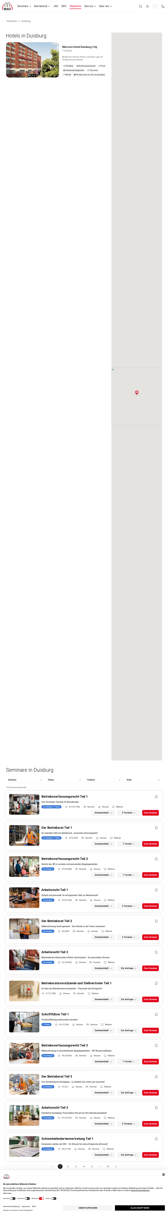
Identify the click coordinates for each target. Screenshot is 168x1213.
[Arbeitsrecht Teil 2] (24, 960)
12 (108, 1166)
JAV (55, 6)
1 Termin (127, 844)
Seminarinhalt (102, 812)
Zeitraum (12, 780)
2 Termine (127, 937)
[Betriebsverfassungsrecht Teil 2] (24, 866)
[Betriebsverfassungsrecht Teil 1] (24, 804)
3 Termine (127, 906)
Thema (51, 780)
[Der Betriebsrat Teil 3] (24, 1084)
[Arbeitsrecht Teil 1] (24, 897)
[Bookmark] (156, 796)
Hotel (129, 780)
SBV (63, 6)
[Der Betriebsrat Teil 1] (24, 835)
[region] (32, 59)
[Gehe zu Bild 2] (30, 75)
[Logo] (7, 6)
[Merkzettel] (155, 6)
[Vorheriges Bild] (9, 60)
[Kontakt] (163, 6)
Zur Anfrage (127, 968)
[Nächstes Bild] (56, 60)
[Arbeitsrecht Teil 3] (24, 1115)
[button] (137, 393)
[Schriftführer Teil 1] (24, 1022)
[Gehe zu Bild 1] (28, 75)
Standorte (75, 6)
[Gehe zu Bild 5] (36, 75)
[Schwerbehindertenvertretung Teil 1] (24, 1146)
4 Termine (127, 812)
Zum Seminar (150, 812)
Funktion (91, 780)
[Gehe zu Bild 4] (34, 75)
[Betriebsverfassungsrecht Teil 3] (24, 1053)
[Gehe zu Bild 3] (32, 75)
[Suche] (140, 6)
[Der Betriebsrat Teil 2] (24, 928)
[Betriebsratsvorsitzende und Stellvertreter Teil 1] (24, 991)
